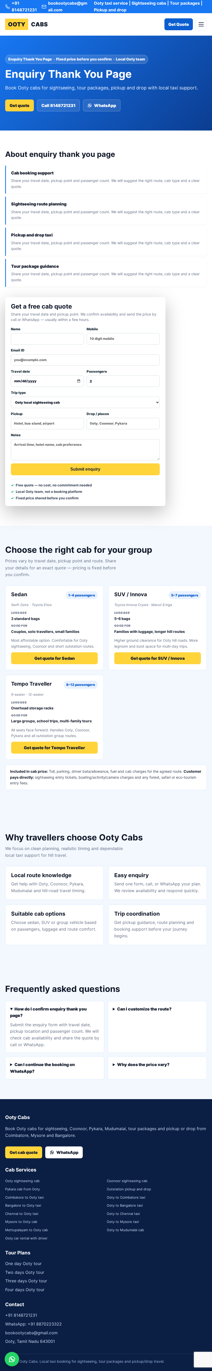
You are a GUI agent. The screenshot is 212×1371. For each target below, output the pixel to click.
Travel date (20, 371)
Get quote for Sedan (54, 658)
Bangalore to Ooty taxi (23, 1205)
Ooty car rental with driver (26, 1238)
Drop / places (98, 414)
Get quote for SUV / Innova (158, 658)
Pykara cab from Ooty (22, 1189)
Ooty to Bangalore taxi (125, 1205)
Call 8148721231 (58, 105)
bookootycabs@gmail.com (31, 1332)
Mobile (92, 329)
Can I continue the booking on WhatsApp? (42, 1068)
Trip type (18, 392)
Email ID (18, 350)
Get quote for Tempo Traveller (54, 747)
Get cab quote (24, 1152)
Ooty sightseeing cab (22, 1181)
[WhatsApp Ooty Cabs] (12, 1359)
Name (15, 329)
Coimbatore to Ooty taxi (24, 1197)
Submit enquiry (85, 469)
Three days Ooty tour (26, 1280)
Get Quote (178, 24)
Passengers (97, 371)
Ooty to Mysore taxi (123, 1222)
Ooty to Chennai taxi (123, 1214)
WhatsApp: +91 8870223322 (33, 1324)
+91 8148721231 (21, 1315)
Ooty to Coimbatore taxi (126, 1197)
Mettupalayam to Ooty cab (26, 1230)
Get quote (19, 105)
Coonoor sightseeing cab (127, 1181)
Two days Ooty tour (24, 1272)
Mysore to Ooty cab (21, 1222)
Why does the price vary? (143, 1064)
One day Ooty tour (23, 1263)
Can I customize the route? (144, 1009)
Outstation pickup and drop (129, 1189)
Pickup (16, 414)
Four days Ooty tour (24, 1289)
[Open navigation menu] (201, 24)
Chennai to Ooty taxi (21, 1214)
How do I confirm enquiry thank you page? (48, 1012)
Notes (16, 435)
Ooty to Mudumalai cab (125, 1230)
